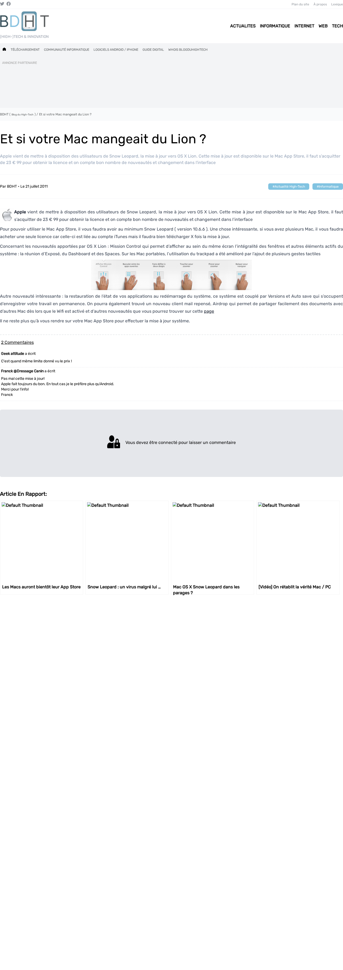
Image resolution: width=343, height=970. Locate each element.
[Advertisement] (171, 85)
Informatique (329, 186)
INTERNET (304, 25)
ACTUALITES (243, 25)
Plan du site (300, 4)
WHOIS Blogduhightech (188, 50)
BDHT (12, 186)
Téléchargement (25, 50)
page (209, 311)
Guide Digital (153, 50)
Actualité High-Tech (290, 186)
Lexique (337, 4)
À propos (320, 4)
